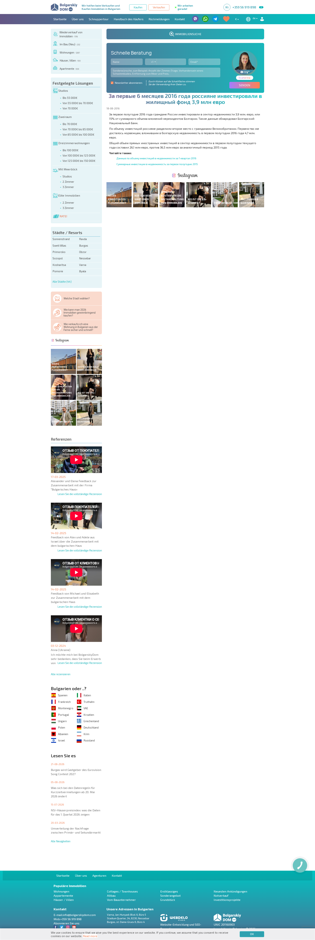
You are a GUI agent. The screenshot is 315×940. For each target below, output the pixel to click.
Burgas (83, 245)
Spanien (62, 695)
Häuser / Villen (64, 899)
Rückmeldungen (159, 19)
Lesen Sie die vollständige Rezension (79, 494)
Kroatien (88, 714)
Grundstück (167, 899)
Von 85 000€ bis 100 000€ (78, 134)
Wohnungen (70, 52)
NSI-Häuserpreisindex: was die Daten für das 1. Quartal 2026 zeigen (75, 812)
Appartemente (63, 895)
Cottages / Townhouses (122, 891)
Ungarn (62, 721)
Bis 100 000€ (71, 150)
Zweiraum (65, 116)
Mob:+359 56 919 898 (67, 919)
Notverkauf (221, 895)
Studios (63, 90)
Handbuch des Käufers (128, 19)
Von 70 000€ (70, 108)
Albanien (63, 734)
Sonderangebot (170, 895)
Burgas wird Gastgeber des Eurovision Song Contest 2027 (76, 772)
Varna (82, 264)
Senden (244, 85)
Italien (87, 695)
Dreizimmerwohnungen (74, 143)
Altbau (111, 895)
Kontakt (180, 19)
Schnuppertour (99, 19)
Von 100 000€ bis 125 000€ (79, 155)
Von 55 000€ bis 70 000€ (78, 103)
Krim (86, 734)
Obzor (83, 252)
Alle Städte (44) (62, 281)
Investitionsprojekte (227, 899)
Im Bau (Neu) (70, 44)
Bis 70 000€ (70, 124)
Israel (61, 740)
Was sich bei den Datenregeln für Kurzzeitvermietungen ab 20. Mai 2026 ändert (73, 792)
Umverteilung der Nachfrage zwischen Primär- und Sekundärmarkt (76, 830)
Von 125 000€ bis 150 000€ (79, 160)
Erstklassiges (169, 891)
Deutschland (91, 727)
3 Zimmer (68, 187)
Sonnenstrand (61, 239)
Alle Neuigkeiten (60, 841)
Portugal (63, 714)
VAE (85, 708)
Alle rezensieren (60, 674)
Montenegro (65, 708)
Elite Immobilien (69, 195)
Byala (82, 271)
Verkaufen (159, 7)
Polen (61, 727)
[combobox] (151, 62)
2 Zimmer (68, 181)
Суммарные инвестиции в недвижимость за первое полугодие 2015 (157, 164)
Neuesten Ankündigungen (230, 891)
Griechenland (91, 721)
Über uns (78, 19)
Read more (90, 936)
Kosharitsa (59, 264)
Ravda (83, 239)
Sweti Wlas (59, 245)
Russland (89, 740)
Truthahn (88, 701)
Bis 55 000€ (70, 97)
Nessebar (85, 258)
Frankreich (64, 701)
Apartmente (69, 68)
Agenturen (99, 875)
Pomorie (57, 271)
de (254, 18)
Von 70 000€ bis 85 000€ (78, 129)
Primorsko (58, 252)
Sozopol (57, 258)
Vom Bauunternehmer (121, 899)
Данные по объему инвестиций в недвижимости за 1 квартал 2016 (156, 158)
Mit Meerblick (67, 169)
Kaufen (138, 7)
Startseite (60, 19)
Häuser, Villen (70, 60)
